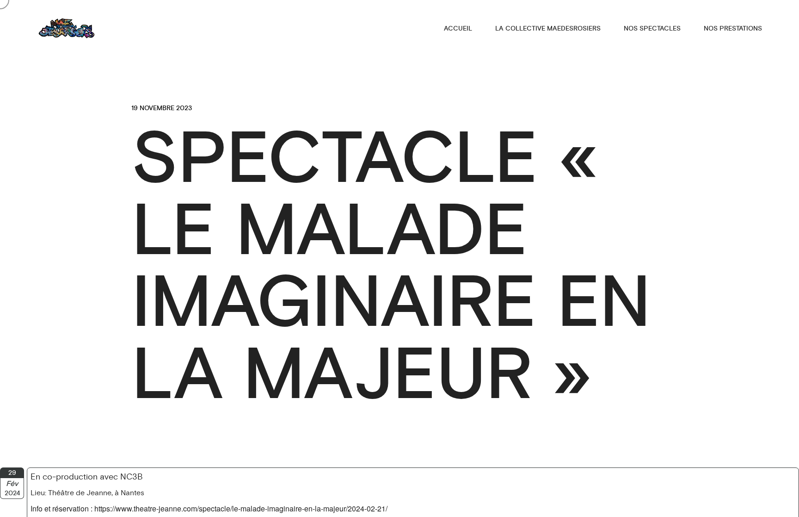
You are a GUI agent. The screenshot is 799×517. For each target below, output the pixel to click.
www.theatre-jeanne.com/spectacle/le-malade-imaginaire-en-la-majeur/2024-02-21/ (251, 508)
